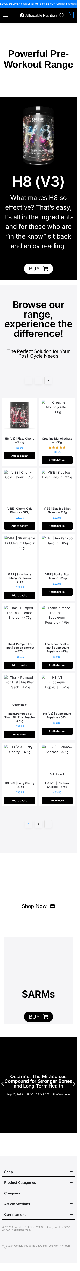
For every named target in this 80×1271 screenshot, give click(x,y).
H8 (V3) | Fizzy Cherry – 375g (20, 784)
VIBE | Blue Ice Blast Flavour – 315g (57, 510)
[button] (70, 15)
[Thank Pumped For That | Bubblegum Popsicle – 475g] (57, 622)
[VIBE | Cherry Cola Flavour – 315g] (19, 486)
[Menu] (9, 15)
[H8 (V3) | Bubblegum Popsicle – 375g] (57, 691)
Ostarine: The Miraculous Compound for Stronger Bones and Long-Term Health (38, 1081)
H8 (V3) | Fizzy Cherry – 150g (20, 440)
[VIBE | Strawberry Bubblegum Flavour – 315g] (19, 552)
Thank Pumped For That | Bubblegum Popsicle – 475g (57, 647)
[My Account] (61, 15)
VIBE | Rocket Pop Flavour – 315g (57, 576)
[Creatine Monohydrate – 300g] (57, 416)
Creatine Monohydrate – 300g (57, 440)
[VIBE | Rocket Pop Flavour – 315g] (57, 552)
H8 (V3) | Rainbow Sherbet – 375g (57, 784)
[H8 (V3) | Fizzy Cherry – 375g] (19, 761)
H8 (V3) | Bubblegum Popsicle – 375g (57, 715)
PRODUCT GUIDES (37, 1094)
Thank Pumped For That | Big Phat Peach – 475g (19, 717)
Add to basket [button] (19, 455)
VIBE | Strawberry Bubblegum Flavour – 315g (20, 578)
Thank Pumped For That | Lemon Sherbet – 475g (19, 647)
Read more (19, 734)
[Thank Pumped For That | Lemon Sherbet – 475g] (19, 622)
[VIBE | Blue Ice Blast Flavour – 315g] (57, 486)
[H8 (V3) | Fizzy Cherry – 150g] (19, 416)
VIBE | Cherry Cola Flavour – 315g (19, 510)
